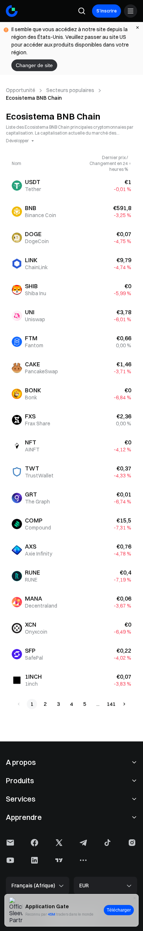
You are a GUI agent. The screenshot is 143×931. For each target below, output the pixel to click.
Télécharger (119, 910)
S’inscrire (106, 11)
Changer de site (34, 65)
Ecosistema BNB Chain (34, 98)
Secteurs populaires (70, 90)
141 (111, 704)
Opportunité (20, 90)
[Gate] (12, 11)
